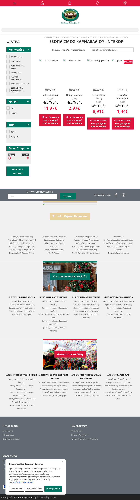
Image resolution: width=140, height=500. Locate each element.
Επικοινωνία (8, 431)
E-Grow (53, 497)
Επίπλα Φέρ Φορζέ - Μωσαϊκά (21, 243)
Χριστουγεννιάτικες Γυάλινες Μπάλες (54, 303)
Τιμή (11, 125)
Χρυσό (14, 113)
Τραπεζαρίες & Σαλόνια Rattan (21, 253)
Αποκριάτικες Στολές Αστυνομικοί (54, 389)
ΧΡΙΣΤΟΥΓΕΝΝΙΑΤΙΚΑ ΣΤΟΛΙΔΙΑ (86, 297)
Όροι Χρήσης (76, 431)
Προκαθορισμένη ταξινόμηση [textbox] (104, 50)
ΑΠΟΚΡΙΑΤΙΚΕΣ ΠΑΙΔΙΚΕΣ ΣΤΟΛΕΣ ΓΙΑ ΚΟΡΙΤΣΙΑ (86, 376)
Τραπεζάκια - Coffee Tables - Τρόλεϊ (118, 243)
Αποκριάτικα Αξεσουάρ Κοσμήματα (118, 392)
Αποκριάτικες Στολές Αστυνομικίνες (86, 385)
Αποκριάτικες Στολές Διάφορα (53, 395)
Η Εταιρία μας (8, 435)
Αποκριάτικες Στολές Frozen (86, 392)
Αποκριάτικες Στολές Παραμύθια (86, 389)
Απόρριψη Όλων (34, 488)
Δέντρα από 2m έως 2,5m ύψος (21, 311)
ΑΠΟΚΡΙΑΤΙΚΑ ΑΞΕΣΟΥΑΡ (118, 375)
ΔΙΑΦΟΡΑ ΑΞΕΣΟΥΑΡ (20, 83)
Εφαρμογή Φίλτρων (18, 171)
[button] (14, 3)
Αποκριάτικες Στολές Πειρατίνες (86, 382)
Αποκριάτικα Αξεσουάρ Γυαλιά (118, 379)
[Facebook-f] (116, 194)
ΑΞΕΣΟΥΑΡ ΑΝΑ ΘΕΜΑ (17, 67)
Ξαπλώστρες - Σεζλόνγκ (54, 240)
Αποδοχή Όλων (53, 488)
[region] (35, 477)
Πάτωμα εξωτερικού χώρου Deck (86, 246)
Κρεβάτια (118, 249)
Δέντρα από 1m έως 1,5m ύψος (21, 304)
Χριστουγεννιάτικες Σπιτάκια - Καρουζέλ (86, 316)
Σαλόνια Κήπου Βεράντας (86, 249)
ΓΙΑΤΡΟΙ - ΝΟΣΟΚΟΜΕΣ (17, 78)
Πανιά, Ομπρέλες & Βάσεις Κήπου (86, 253)
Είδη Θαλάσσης (54, 253)
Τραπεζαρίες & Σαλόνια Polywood (22, 240)
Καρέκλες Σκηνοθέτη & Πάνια (21, 249)
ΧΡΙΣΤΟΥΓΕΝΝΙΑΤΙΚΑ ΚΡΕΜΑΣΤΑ (118, 297)
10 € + (13, 132)
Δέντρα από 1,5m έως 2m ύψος (21, 308)
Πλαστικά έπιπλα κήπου (54, 249)
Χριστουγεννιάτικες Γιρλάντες (86, 304)
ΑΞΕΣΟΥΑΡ (82, 37)
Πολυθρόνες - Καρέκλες (54, 243)
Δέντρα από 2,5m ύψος (21, 314)
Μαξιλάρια (53, 246)
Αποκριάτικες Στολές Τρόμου (54, 392)
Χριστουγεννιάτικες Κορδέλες (86, 308)
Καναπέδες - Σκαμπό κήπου (86, 236)
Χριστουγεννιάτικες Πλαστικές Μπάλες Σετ (54, 322)
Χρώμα (13, 101)
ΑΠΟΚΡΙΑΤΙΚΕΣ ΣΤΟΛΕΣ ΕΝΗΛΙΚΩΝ (21, 375)
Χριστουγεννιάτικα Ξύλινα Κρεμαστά (118, 301)
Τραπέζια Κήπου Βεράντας (22, 236)
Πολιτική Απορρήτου (80, 435)
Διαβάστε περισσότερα (23, 482)
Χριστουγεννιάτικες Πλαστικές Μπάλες (54, 309)
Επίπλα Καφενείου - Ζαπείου (54, 236)
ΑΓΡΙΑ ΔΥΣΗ (16, 72)
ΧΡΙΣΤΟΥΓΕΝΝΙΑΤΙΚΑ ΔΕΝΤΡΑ (21, 297)
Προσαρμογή (16, 488)
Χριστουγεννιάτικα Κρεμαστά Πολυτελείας (119, 316)
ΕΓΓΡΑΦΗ (68, 196)
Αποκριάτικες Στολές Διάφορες (86, 395)
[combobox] (112, 49)
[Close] (62, 461)
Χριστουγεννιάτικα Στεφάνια (86, 301)
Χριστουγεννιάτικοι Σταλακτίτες (118, 304)
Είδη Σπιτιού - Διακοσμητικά (118, 246)
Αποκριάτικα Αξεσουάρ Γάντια (118, 382)
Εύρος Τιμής (16, 148)
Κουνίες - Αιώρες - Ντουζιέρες (86, 240)
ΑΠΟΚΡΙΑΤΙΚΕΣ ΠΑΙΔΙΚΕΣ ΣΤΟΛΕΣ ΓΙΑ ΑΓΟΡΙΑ (53, 376)
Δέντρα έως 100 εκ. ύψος (21, 301)
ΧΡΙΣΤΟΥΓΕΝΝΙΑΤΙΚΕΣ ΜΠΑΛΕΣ (54, 297)
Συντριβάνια (118, 236)
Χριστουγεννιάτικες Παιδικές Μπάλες (54, 329)
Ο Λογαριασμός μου (11, 439)
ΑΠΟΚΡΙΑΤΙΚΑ (68, 37)
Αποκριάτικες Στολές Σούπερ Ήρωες (54, 382)
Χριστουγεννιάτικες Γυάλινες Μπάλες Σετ (54, 316)
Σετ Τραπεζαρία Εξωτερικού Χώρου (118, 240)
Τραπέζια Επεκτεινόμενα (118, 253)
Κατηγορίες (16, 49)
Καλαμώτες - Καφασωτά (86, 243)
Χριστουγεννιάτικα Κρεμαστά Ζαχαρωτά (119, 309)
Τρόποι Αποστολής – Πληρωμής (84, 439)
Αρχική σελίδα (51, 37)
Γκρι (13, 108)
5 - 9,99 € (14, 136)
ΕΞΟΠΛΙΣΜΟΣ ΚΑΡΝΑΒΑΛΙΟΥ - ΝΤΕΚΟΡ (17, 90)
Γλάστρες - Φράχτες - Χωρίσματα (21, 246)
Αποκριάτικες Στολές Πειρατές (53, 385)
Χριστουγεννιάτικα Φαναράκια (86, 311)
